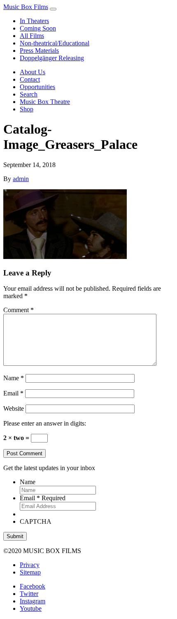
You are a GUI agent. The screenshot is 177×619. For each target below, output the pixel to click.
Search (28, 94)
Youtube (31, 608)
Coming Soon (38, 28)
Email (13, 393)
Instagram (32, 601)
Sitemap (30, 572)
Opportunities (37, 86)
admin (21, 178)
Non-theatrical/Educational (54, 43)
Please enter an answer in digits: (44, 423)
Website (13, 408)
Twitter (29, 593)
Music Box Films (25, 6)
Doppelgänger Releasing (52, 57)
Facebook (32, 586)
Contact (30, 79)
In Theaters (34, 20)
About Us (32, 71)
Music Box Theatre (45, 101)
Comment (18, 309)
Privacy (30, 564)
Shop (26, 109)
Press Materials (39, 50)
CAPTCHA (35, 521)
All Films (32, 35)
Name (13, 377)
